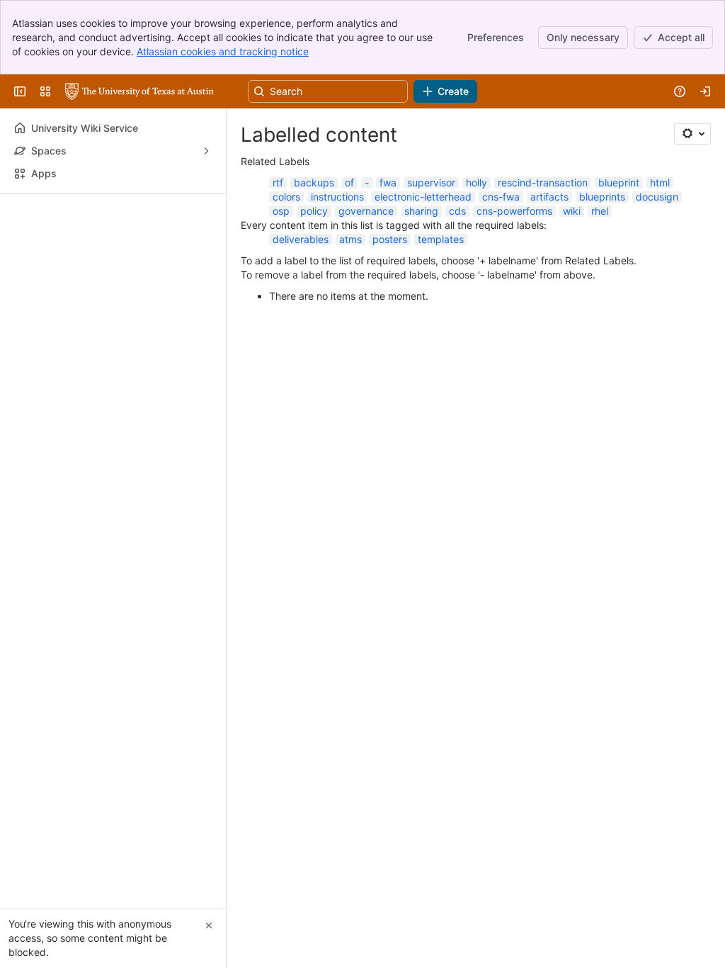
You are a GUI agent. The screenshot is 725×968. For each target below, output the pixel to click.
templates (441, 239)
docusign (657, 197)
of (349, 182)
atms (350, 239)
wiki (572, 211)
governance (366, 211)
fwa (387, 182)
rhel (599, 211)
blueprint (618, 182)
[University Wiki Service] (139, 91)
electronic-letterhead (423, 197)
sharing (421, 211)
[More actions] (206, 214)
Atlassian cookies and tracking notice (223, 51)
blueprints (602, 197)
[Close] (208, 925)
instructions (337, 197)
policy (314, 211)
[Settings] (692, 134)
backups (314, 182)
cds (457, 211)
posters (389, 239)
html (660, 182)
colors (286, 197)
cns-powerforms (514, 211)
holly (476, 182)
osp (281, 211)
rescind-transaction (543, 182)
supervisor (431, 182)
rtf (278, 182)
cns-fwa (501, 197)
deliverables (301, 239)
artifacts (549, 197)
